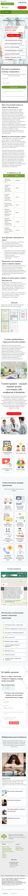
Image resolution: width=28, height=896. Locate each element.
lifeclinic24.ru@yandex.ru (14, 862)
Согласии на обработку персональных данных (13, 889)
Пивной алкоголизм (13, 818)
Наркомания (6, 778)
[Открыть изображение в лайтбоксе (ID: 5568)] (14, 589)
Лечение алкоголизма (7, 848)
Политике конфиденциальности (10, 885)
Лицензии (4, 854)
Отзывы (4, 855)
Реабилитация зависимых (7, 851)
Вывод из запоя (5, 846)
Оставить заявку (14, 87)
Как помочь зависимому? (15, 791)
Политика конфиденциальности (7, 841)
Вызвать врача (22, 7)
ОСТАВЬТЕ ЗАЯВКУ (14, 35)
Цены (3, 852)
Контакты (4, 857)
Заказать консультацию (14, 413)
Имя (3, 699)
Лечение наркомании (6, 849)
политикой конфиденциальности (18, 96)
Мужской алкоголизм (14, 800)
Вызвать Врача (14, 723)
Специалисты (19, 846)
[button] (2, 370)
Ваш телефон (5, 705)
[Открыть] (6, 12)
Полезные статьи (19, 849)
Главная (2, 15)
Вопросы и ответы (20, 848)
